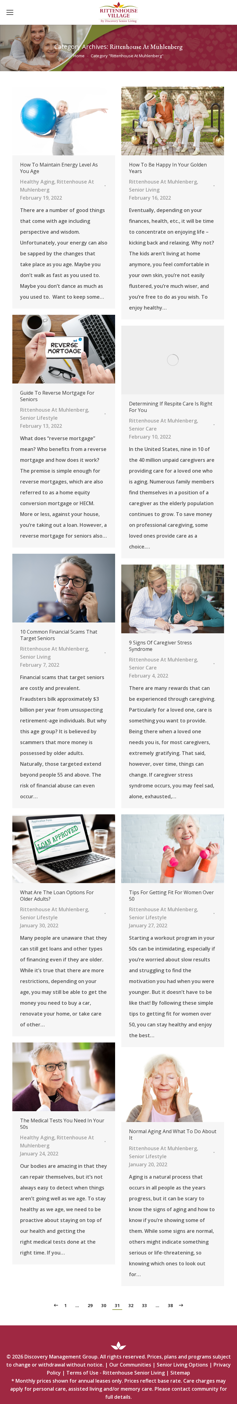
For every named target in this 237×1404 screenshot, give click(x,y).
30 (103, 1305)
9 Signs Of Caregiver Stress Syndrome (160, 645)
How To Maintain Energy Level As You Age (59, 168)
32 (130, 1305)
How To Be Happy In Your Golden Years (168, 168)
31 (117, 1305)
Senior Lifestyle (39, 417)
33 (144, 1305)
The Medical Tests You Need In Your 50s (62, 1123)
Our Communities (130, 1364)
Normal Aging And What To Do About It (172, 1134)
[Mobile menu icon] (10, 12)
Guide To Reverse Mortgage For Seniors (57, 396)
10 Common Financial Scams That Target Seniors (58, 635)
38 (170, 1305)
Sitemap (180, 1372)
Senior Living (144, 189)
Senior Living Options (182, 1364)
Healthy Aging (37, 181)
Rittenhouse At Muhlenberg (163, 181)
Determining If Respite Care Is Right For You (170, 407)
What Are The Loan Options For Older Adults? (57, 895)
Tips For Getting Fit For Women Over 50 (171, 895)
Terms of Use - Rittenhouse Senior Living (115, 1372)
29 (90, 1305)
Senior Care (143, 428)
